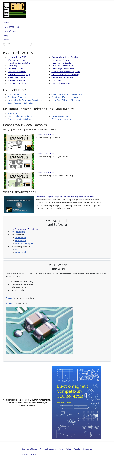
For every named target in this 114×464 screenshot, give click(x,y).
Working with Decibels (17, 60)
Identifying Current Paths (19, 63)
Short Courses (10, 31)
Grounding (12, 65)
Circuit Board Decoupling (19, 74)
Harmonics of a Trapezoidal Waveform (25, 100)
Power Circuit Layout (17, 77)
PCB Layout (56, 80)
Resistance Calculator (17, 97)
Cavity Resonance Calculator (20, 103)
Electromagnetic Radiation (63, 68)
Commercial (20, 237)
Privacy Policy (65, 448)
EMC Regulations (17, 231)
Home (6, 22)
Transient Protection (17, 80)
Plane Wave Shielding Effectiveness (66, 100)
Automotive (20, 240)
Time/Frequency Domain (62, 65)
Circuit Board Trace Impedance (64, 97)
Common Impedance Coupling (64, 57)
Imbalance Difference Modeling (65, 74)
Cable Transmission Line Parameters (67, 94)
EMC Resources (11, 26)
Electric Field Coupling (61, 60)
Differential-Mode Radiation (20, 116)
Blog (5, 35)
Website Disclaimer (48, 448)
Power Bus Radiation (60, 116)
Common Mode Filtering (62, 77)
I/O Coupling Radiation (61, 119)
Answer (9, 298)
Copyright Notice (29, 448)
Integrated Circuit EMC (18, 83)
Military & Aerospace (24, 243)
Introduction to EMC (17, 57)
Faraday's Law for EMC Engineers (65, 71)
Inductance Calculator (17, 94)
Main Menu (13, 113)
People (77, 448)
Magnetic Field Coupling (61, 63)
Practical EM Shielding (17, 71)
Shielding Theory (15, 68)
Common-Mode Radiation (19, 119)
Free (17, 249)
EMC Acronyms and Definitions (24, 229)
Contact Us (87, 448)
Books (6, 39)
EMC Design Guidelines (61, 83)
